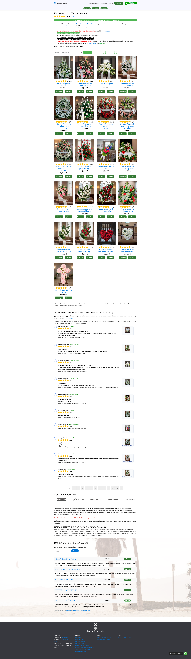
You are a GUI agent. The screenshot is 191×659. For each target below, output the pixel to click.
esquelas (68, 610)
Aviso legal (78, 637)
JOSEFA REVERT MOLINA (65, 559)
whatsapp (103, 43)
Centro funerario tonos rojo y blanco (127, 167)
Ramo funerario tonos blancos (127, 84)
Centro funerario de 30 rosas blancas (85, 125)
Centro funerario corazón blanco (127, 251)
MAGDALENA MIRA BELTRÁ (66, 579)
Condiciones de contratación (82, 645)
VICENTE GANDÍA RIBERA (65, 600)
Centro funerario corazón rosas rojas (106, 251)
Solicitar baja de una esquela (82, 649)
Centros (121, 52)
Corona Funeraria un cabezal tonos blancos (63, 126)
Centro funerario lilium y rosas (127, 210)
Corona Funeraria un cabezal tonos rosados (127, 126)
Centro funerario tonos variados (85, 84)
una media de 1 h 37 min (68, 26)
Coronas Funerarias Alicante (104, 637)
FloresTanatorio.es (66, 637)
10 (108, 488)
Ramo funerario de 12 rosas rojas (106, 210)
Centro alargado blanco (106, 84)
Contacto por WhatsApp (81, 651)
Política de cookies (80, 641)
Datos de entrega (79, 639)
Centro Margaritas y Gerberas (64, 84)
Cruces (132, 52)
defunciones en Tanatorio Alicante (81, 610)
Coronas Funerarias (77, 24)
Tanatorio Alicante (61, 3)
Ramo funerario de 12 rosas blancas (84, 210)
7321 (72, 16)
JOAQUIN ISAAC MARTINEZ (66, 590)
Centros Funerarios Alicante (104, 639)
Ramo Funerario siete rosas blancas (63, 251)
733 (117, 488)
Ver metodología (68, 318)
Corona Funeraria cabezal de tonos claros (63, 168)
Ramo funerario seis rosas (106, 167)
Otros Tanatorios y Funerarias (125, 637)
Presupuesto (104, 8)
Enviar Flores (87, 8)
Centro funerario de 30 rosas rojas (85, 167)
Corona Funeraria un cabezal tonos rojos (106, 126)
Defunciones (104, 3)
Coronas (98, 52)
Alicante (111, 3)
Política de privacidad (80, 643)
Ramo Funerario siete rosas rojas (84, 251)
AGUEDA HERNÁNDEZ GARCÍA (67, 569)
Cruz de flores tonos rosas (63, 291)
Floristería (118, 3)
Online (69, 91)
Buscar (75, 551)
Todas (88, 52)
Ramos (110, 52)
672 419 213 (114, 20)
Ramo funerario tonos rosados (63, 210)
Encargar (59, 91)
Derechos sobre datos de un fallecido (84, 647)
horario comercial (105, 31)
